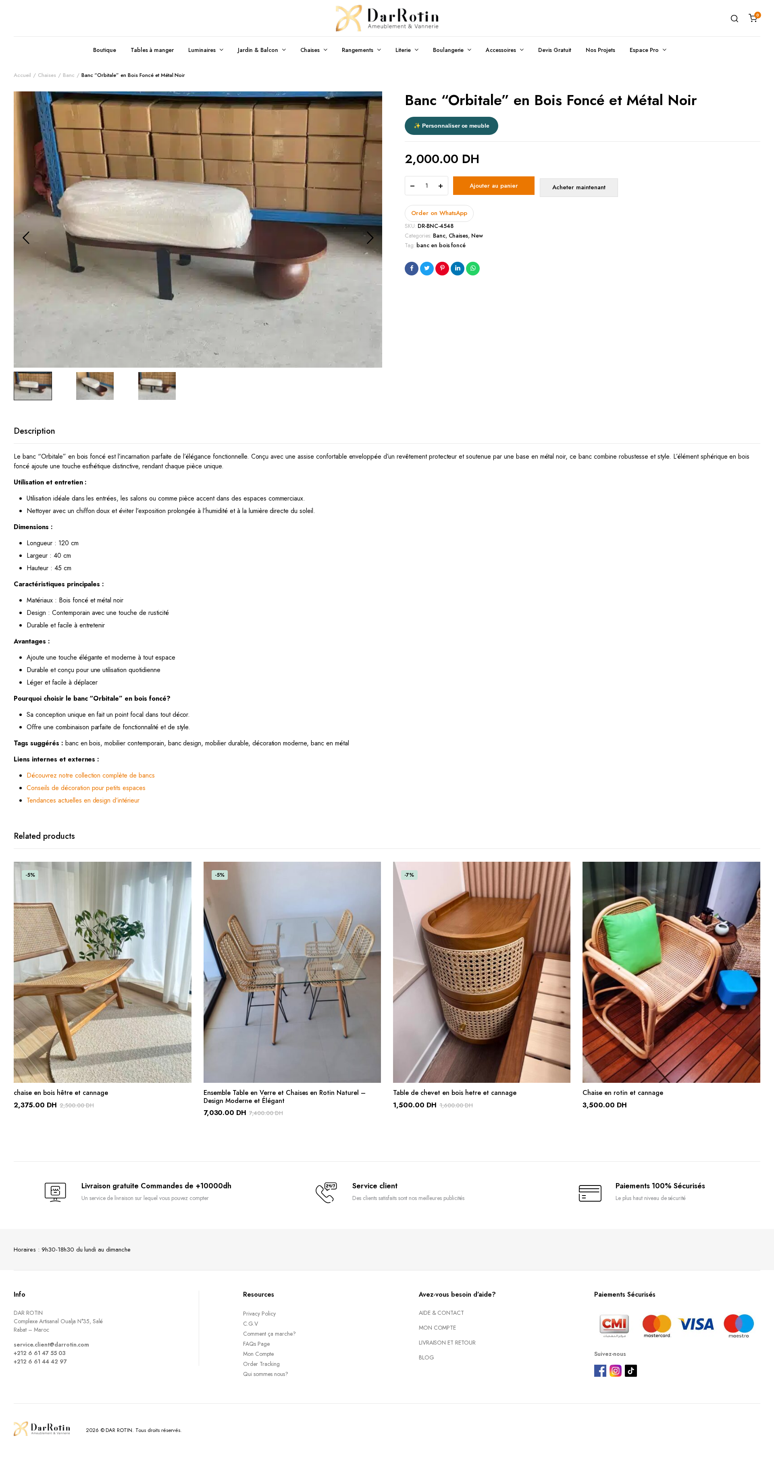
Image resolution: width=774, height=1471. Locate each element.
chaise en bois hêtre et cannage (61, 1092)
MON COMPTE (437, 1328)
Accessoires (501, 50)
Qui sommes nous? (265, 1374)
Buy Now (579, 187)
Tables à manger (152, 50)
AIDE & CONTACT (441, 1313)
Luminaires (202, 50)
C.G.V (250, 1324)
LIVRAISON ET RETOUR (447, 1343)
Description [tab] (34, 431)
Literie (403, 50)
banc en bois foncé (441, 245)
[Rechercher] (734, 18)
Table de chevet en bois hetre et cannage (454, 1092)
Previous (26, 237)
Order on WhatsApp (439, 213)
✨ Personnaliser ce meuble (451, 125)
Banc (69, 75)
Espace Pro (644, 50)
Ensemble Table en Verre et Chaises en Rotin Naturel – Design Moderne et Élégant (285, 1096)
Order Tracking (261, 1364)
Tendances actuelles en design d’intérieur (83, 800)
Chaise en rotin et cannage (623, 1092)
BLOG (426, 1357)
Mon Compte (258, 1354)
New (477, 236)
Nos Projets (601, 50)
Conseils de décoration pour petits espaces (86, 787)
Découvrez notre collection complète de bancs (91, 775)
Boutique (104, 50)
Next (370, 237)
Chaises (310, 50)
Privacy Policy (259, 1314)
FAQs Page (256, 1344)
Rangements (357, 50)
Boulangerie (448, 50)
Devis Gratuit (554, 50)
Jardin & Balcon (258, 50)
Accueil (22, 75)
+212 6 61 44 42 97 (40, 1361)
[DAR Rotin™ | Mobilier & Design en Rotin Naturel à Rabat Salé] (387, 18)
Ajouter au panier (494, 185)
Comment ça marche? (269, 1334)
